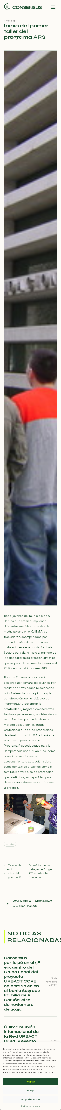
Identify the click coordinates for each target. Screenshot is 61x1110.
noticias (10, 844)
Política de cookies (30, 1106)
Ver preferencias (30, 1099)
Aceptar (30, 1081)
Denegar (30, 1090)
